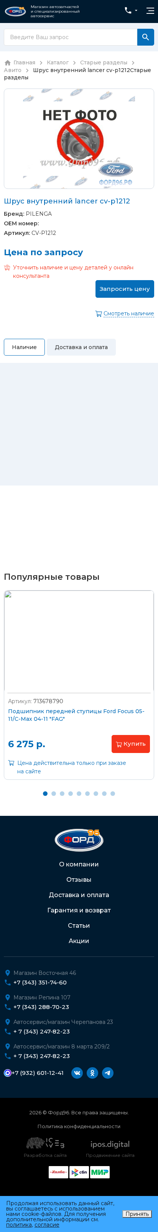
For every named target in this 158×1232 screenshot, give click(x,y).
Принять (137, 1214)
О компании (79, 864)
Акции (79, 941)
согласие (47, 1224)
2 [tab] (53, 793)
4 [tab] (70, 793)
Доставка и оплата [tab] (81, 347)
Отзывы (79, 879)
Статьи (79, 925)
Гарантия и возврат (79, 910)
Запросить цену (125, 288)
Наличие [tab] (24, 347)
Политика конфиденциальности (79, 1126)
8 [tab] (104, 793)
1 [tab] (45, 793)
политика (19, 1224)
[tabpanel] (79, 690)
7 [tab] (96, 793)
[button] (131, 744)
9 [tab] (112, 793)
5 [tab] (79, 793)
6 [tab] (87, 793)
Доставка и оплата (79, 895)
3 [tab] (62, 793)
